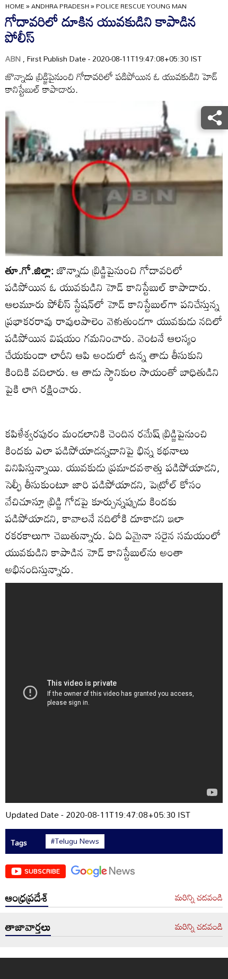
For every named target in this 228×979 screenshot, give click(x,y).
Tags (19, 842)
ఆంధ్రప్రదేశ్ (26, 897)
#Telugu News (75, 841)
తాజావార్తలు (28, 926)
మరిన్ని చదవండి (199, 898)
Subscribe (42, 870)
